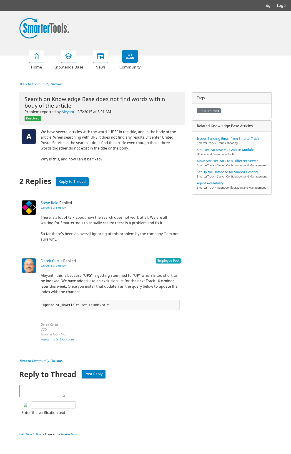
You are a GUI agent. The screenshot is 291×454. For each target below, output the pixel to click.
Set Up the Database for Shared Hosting (227, 172)
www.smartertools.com (57, 339)
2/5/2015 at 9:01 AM (53, 265)
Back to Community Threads (41, 84)
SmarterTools (69, 434)
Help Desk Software (31, 434)
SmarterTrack (209, 111)
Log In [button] (282, 5)
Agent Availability (210, 183)
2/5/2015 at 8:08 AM (53, 207)
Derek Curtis (51, 261)
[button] (267, 5)
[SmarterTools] (44, 27)
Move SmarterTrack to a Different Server (227, 161)
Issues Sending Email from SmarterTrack (228, 138)
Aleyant (68, 112)
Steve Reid (49, 203)
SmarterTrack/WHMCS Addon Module (225, 150)
